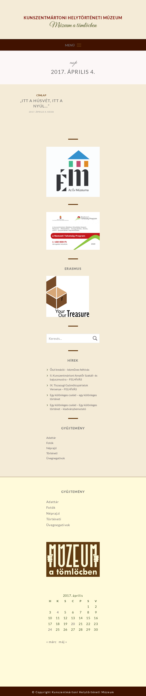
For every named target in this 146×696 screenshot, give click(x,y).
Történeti (52, 453)
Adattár (51, 437)
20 (73, 624)
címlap (41, 95)
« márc (51, 642)
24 (50, 629)
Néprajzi (51, 448)
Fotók (49, 442)
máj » (63, 642)
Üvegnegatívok (55, 458)
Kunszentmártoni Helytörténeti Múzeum (73, 17)
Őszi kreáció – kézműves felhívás (69, 369)
